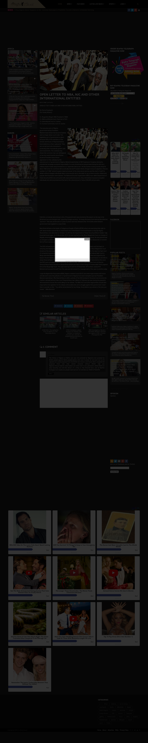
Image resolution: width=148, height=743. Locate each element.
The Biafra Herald (75, 261)
